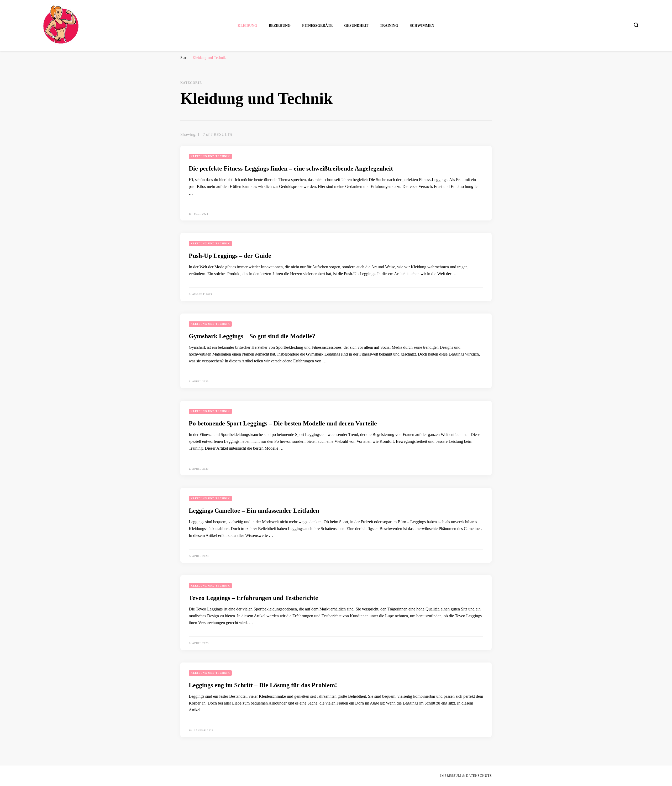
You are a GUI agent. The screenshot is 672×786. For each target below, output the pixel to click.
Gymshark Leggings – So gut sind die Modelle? (252, 336)
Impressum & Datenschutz (466, 776)
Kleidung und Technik (210, 156)
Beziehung (280, 26)
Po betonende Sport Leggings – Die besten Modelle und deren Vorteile (283, 423)
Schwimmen (422, 26)
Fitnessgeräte (317, 26)
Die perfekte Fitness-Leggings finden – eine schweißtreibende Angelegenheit (291, 168)
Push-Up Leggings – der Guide (230, 255)
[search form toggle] (636, 25)
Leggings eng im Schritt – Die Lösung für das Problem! (263, 685)
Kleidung (247, 26)
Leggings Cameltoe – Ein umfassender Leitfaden (254, 510)
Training (389, 26)
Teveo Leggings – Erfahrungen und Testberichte (253, 597)
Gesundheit (356, 26)
